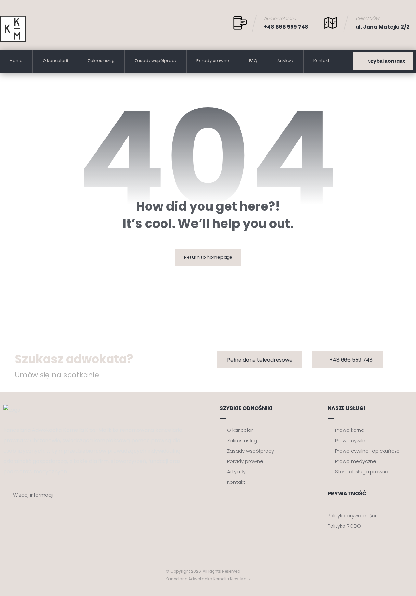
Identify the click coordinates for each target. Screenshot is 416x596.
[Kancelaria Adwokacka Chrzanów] (13, 29)
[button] (259, 359)
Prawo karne (349, 430)
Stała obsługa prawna (361, 471)
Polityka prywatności (352, 515)
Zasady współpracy (250, 450)
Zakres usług (242, 440)
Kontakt (236, 482)
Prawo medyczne (355, 461)
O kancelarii (241, 430)
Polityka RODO (344, 526)
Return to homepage (208, 257)
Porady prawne (245, 461)
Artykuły (236, 471)
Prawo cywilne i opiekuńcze (367, 450)
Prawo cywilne (352, 440)
